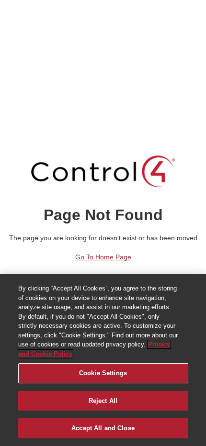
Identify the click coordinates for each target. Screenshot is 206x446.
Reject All (103, 400)
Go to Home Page (103, 257)
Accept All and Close (103, 428)
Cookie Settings (103, 373)
